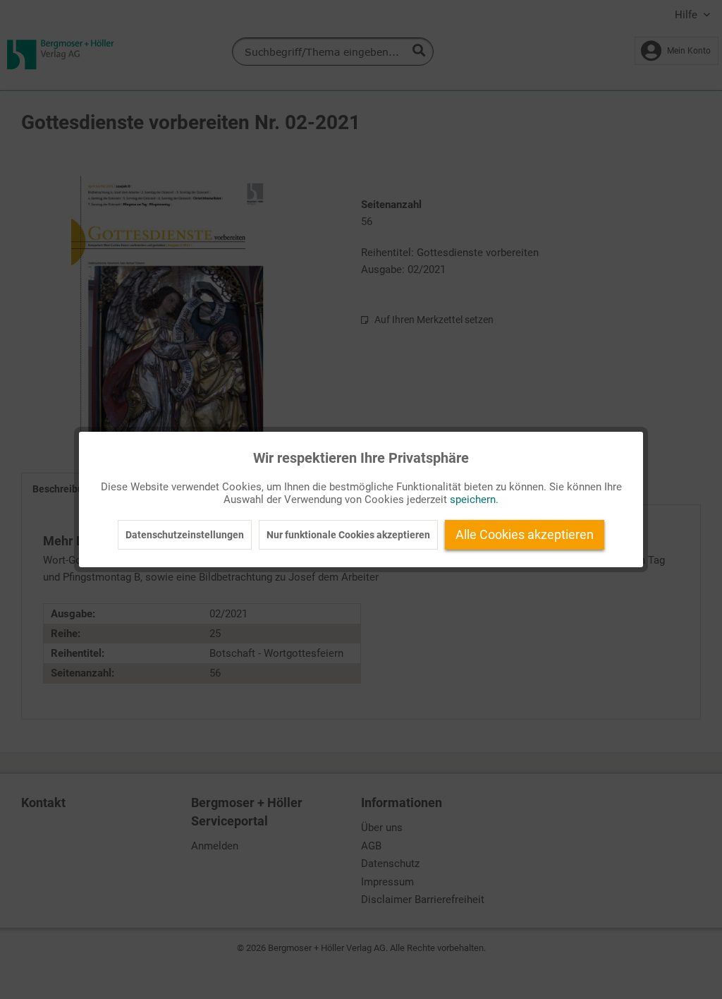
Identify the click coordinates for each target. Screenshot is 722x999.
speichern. (474, 499)
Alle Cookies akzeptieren (524, 534)
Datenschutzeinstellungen (185, 534)
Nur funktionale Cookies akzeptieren (348, 534)
